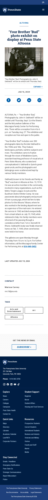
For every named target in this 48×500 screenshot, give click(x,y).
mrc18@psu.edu (11, 291)
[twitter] (19, 100)
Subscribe (23, 347)
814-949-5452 (30, 246)
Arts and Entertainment (14, 310)
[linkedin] (29, 100)
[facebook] (9, 100)
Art (33, 310)
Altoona (24, 23)
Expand (37, 87)
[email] (39, 100)
